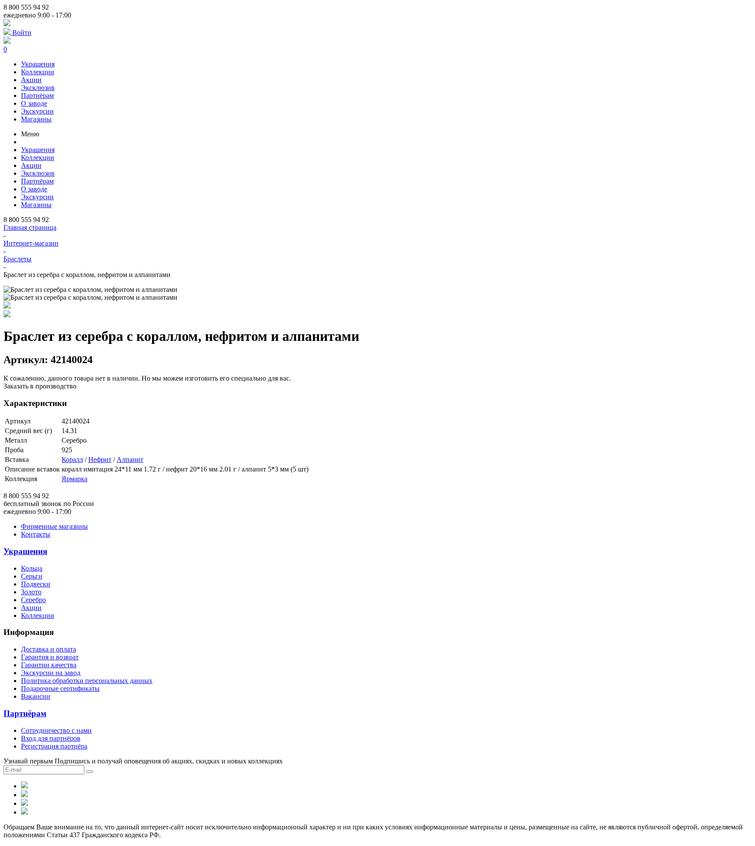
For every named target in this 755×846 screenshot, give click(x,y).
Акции (31, 79)
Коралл (72, 459)
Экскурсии (37, 111)
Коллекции (37, 72)
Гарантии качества (48, 665)
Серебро (33, 599)
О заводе (34, 103)
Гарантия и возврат (50, 657)
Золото (31, 592)
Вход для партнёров (50, 738)
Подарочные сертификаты (60, 688)
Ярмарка (74, 478)
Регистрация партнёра (54, 746)
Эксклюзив (38, 87)
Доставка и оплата (48, 649)
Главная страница (29, 227)
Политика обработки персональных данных (86, 680)
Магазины (36, 119)
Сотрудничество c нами (56, 730)
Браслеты (17, 259)
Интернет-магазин (31, 243)
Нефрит (99, 459)
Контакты (35, 534)
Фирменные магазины (54, 526)
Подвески (35, 584)
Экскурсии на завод (50, 672)
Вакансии (35, 696)
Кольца (31, 568)
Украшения (38, 64)
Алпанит (130, 459)
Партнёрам (37, 95)
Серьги (31, 576)
